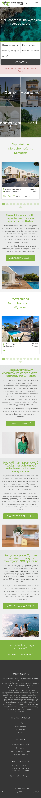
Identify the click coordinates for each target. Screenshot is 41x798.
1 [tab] (3, 204)
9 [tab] (31, 204)
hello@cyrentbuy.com (21, 776)
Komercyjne (20, 729)
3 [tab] (11, 204)
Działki (20, 733)
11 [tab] (38, 204)
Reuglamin (20, 748)
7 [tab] (24, 204)
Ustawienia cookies (20, 755)
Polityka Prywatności (20, 745)
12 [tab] (20, 207)
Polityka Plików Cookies (20, 751)
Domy (20, 723)
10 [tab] (35, 204)
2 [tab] (7, 204)
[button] (10, 45)
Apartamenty (20, 726)
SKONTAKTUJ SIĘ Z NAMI (19, 654)
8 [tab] (28, 204)
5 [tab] (18, 204)
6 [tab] (21, 204)
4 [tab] (14, 204)
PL (23, 3)
